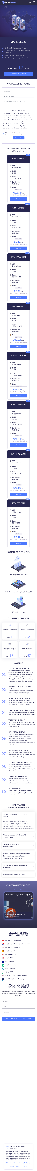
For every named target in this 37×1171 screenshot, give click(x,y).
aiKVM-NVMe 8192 (18, 306)
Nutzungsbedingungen (25, 1162)
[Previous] (15, 923)
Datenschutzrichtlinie (11, 1162)
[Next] (21, 923)
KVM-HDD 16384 (18, 454)
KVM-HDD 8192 (18, 159)
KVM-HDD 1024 (18, 208)
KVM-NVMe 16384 (18, 405)
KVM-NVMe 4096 (18, 356)
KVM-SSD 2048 (18, 503)
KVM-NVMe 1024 (18, 257)
